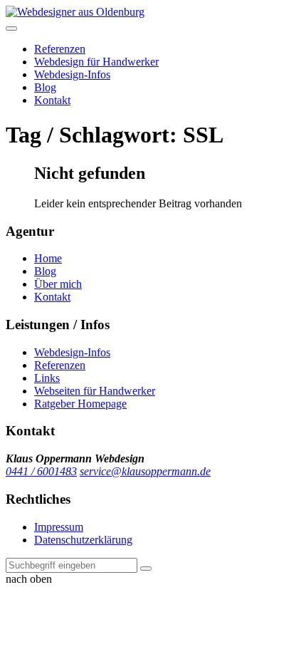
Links (47, 378)
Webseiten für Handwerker (94, 391)
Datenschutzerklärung (83, 540)
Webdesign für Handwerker (96, 62)
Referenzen (59, 49)
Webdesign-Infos (72, 74)
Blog (45, 87)
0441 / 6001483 (41, 471)
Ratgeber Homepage (80, 404)
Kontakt (52, 100)
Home (48, 258)
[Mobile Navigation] (11, 28)
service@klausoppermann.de (145, 471)
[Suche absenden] (146, 568)
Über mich (58, 284)
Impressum (58, 527)
